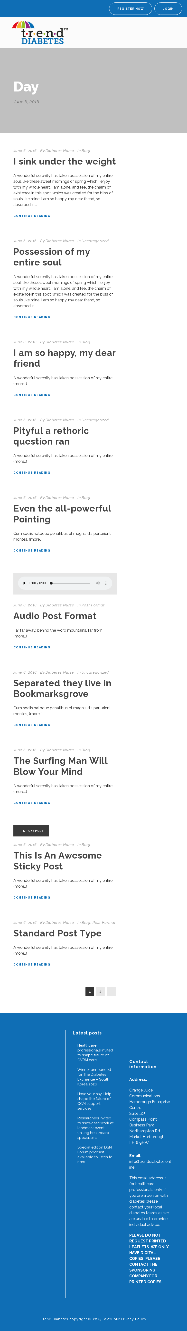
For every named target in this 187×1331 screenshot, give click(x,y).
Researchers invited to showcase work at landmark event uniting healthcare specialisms (95, 1128)
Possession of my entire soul (51, 257)
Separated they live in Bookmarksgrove (62, 688)
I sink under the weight (64, 161)
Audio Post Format (55, 616)
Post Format (93, 605)
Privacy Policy (133, 1319)
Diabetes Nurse (60, 151)
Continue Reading (31, 216)
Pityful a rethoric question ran (51, 436)
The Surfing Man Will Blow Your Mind (60, 766)
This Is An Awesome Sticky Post (57, 860)
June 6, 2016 (25, 151)
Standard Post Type (57, 933)
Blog (86, 151)
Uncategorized (95, 241)
